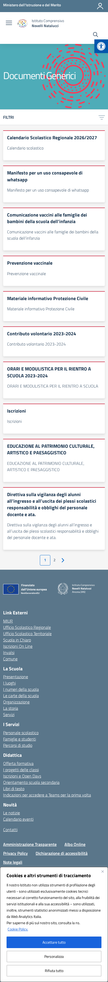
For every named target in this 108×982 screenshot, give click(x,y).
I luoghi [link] (9, 683)
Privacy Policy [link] (15, 853)
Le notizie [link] (11, 813)
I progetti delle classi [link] (21, 770)
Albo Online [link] (74, 844)
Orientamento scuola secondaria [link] (31, 782)
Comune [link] (10, 659)
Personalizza (54, 956)
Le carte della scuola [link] (21, 695)
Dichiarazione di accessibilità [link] (62, 853)
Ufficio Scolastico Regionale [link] (27, 627)
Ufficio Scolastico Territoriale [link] (27, 633)
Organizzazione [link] (16, 702)
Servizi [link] (8, 714)
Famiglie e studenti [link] (19, 739)
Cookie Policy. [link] (18, 929)
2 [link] (54, 560)
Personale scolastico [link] (21, 732)
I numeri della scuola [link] (21, 689)
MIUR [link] (8, 621)
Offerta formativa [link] (18, 763)
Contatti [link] (10, 829)
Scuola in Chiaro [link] (17, 640)
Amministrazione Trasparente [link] (30, 844)
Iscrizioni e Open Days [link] (22, 776)
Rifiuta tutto (54, 970)
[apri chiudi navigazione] (9, 23)
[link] (101, 46)
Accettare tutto (54, 942)
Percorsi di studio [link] (17, 745)
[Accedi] (100, 6)
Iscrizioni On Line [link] (18, 646)
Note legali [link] (12, 862)
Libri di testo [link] (13, 788)
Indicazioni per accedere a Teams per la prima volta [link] (47, 795)
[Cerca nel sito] (95, 35)
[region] (54, 924)
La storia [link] (10, 708)
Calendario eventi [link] (18, 819)
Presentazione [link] (15, 676)
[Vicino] (102, 871)
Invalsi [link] (8, 652)
